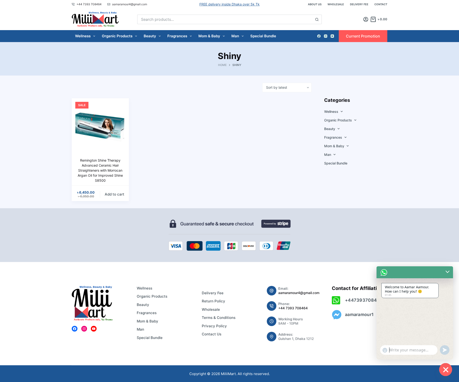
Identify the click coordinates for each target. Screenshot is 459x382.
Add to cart (114, 194)
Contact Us (211, 334)
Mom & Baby (209, 36)
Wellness (83, 36)
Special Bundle (263, 36)
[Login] (365, 19)
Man (235, 36)
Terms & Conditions (218, 317)
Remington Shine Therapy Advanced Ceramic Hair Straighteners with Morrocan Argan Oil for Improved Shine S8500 (100, 170)
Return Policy (213, 301)
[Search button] (317, 19)
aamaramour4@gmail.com (298, 293)
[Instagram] (325, 36)
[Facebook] (319, 36)
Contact (380, 4)
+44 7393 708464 (293, 308)
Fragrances (177, 36)
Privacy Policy (214, 326)
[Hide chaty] (445, 369)
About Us (315, 4)
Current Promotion (363, 36)
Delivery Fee (359, 4)
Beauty (150, 36)
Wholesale (336, 4)
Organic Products (117, 36)
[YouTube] (332, 36)
